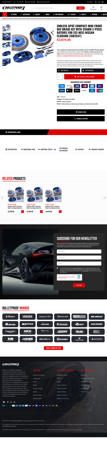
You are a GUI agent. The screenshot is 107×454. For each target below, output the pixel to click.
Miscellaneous (37, 398)
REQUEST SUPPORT (82, 119)
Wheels (35, 392)
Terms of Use (85, 392)
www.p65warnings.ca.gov (9, 426)
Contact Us (84, 375)
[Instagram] (99, 2)
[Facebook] (96, 2)
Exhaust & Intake (38, 388)
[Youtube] (102, 2)
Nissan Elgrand (66, 101)
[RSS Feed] (14, 402)
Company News (61, 392)
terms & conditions (77, 268)
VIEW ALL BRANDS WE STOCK (53, 348)
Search (80, 8)
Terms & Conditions (17, 420)
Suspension (36, 378)
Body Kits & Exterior (39, 375)
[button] (13, 45)
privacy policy (85, 270)
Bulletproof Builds (62, 375)
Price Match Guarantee (87, 378)
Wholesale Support (86, 382)
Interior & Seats (37, 395)
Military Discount (62, 395)
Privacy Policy (85, 385)
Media (59, 382)
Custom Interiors (62, 385)
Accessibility (84, 388)
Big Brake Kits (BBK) (12, 18)
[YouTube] (3, 402)
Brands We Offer (62, 388)
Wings (35, 385)
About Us (59, 378)
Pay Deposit (90, 70)
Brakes (4, 18)
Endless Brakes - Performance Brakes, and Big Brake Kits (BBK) (79, 104)
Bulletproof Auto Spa (63, 398)
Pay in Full (65, 70)
